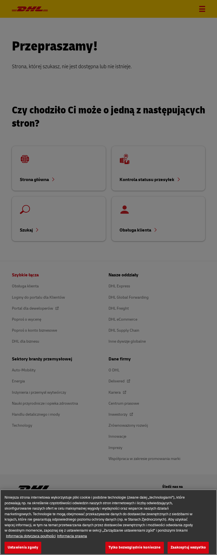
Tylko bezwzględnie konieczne (134, 547)
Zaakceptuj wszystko (188, 547)
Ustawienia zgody (23, 547)
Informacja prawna (72, 536)
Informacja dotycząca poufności (31, 536)
